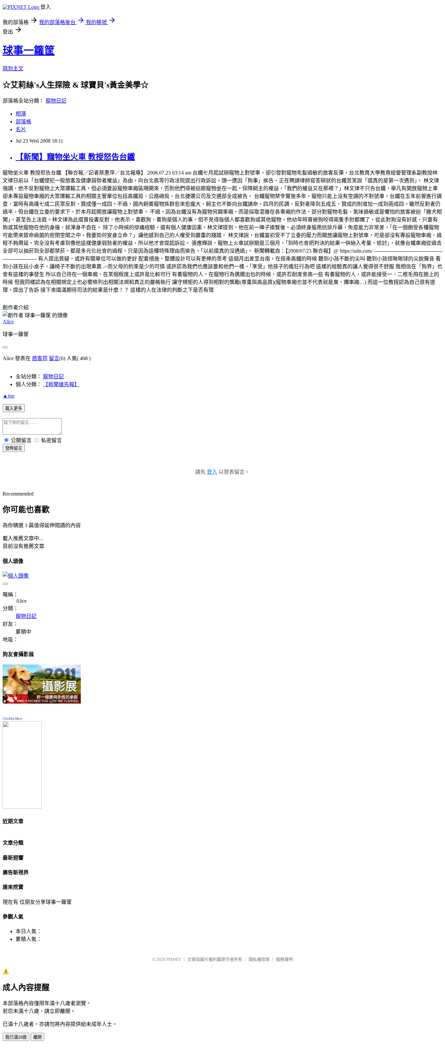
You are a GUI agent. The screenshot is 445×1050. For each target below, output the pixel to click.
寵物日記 (56, 101)
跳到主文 (13, 68)
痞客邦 (40, 358)
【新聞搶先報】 (61, 384)
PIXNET (173, 959)
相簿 (21, 114)
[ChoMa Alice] (22, 807)
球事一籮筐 (29, 50)
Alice (8, 321)
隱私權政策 (259, 959)
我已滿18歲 (16, 1037)
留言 (54, 358)
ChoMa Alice (12, 719)
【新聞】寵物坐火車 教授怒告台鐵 (75, 157)
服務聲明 (284, 959)
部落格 (23, 121)
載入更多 (13, 408)
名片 (21, 129)
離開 (37, 1037)
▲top (8, 396)
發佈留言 (13, 448)
